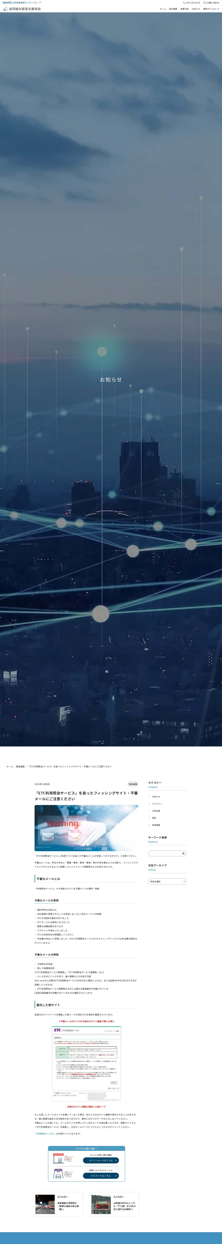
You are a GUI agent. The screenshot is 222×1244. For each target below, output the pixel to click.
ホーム (163, 8)
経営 (154, 817)
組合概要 (173, 8)
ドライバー (157, 803)
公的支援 (156, 810)
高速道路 (20, 766)
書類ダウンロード (211, 8)
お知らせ (196, 8)
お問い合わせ (213, 2)
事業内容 (185, 8)
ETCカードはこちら (101, 1175)
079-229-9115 (193, 2)
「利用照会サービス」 (45, 1133)
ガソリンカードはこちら (101, 1160)
